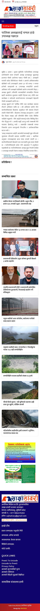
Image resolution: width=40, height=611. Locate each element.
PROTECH (24, 608)
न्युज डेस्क (9, 62)
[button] (3, 21)
